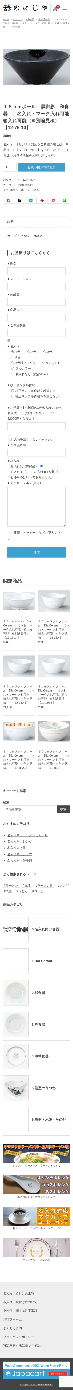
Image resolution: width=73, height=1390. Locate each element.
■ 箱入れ (13, 460)
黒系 (36, 189)
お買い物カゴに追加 (41, 167)
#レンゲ (63, 885)
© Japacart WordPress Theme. (36, 1384)
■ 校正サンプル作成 (21, 385)
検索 (6, 802)
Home (6, 19)
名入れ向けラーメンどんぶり (27, 835)
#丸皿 (27, 885)
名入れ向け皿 (16, 847)
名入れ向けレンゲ (19, 841)
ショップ (17, 19)
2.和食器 (30, 19)
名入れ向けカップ (19, 854)
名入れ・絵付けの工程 (18, 1293)
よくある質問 (12, 1328)
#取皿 (8, 891)
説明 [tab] (10, 221)
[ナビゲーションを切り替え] (65, 8)
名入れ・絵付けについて (20, 1302)
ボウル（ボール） (21, 189)
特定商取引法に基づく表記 (21, 1345)
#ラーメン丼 (44, 885)
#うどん (22, 891)
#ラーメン (11, 885)
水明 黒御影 (44, 19)
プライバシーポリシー (18, 1337)
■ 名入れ (13, 346)
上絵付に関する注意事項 (20, 1310)
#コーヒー (39, 891)
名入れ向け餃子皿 (19, 860)
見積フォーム (12, 1319)
